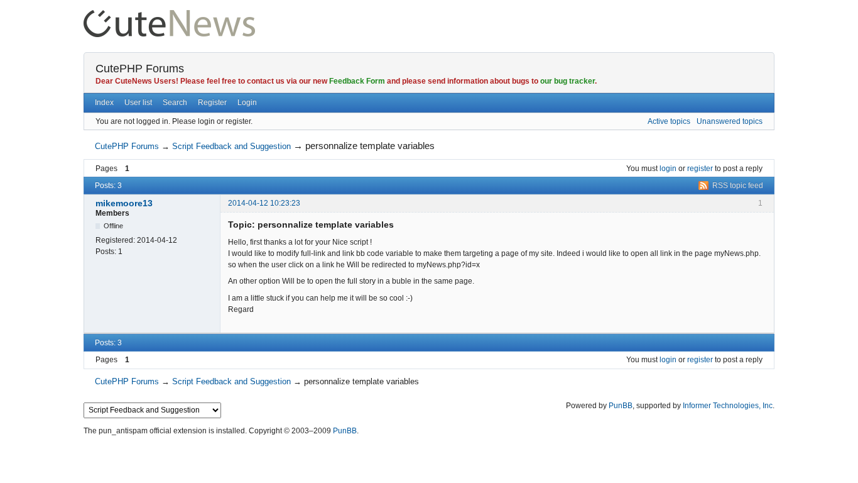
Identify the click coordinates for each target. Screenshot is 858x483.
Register (212, 102)
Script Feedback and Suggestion (231, 146)
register (700, 168)
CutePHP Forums (139, 68)
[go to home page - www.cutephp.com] (169, 15)
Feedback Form (357, 81)
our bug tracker (567, 81)
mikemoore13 (124, 203)
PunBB (621, 405)
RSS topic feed (737, 185)
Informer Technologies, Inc (728, 405)
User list (138, 102)
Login (247, 102)
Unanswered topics (730, 121)
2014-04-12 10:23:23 (264, 203)
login (668, 168)
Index (104, 102)
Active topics (669, 121)
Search (175, 102)
